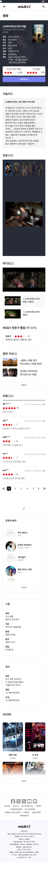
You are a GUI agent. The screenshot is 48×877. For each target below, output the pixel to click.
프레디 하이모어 (14, 57)
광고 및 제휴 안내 (27, 806)
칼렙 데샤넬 (10, 634)
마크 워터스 (12, 54)
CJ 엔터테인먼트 (12, 692)
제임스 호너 (10, 642)
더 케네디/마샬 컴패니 (14, 682)
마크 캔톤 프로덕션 (13, 679)
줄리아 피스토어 (12, 619)
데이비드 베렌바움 (13, 627)
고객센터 (38, 806)
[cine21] (24, 6)
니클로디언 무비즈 (13, 685)
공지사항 (7, 806)
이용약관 (26, 812)
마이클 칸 (9, 650)
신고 (43, 404)
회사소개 (16, 806)
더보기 (24, 385)
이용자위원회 (24, 816)
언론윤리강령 (36, 812)
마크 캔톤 (9, 616)
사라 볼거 (18, 60)
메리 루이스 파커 (15, 62)
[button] (39, 170)
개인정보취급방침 (16, 809)
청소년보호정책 (30, 809)
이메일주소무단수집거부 (13, 812)
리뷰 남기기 (24, 79)
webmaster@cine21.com (27, 855)
